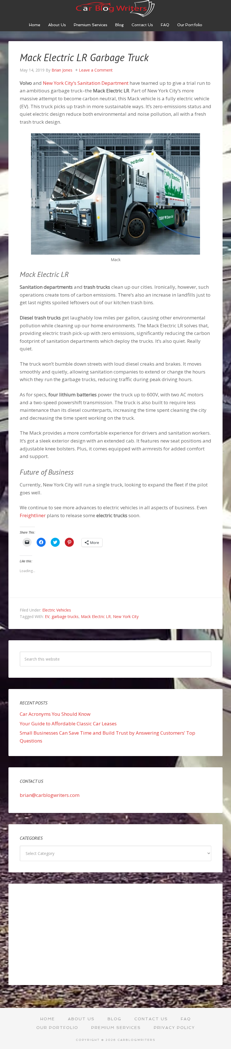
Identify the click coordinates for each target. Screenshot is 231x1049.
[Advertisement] (115, 934)
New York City (126, 616)
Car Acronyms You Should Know (55, 714)
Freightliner (33, 515)
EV (47, 616)
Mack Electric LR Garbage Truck (84, 57)
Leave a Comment (96, 70)
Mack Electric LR (96, 616)
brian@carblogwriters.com (49, 795)
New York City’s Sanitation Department (85, 83)
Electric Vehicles (56, 610)
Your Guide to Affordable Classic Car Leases (68, 723)
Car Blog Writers (115, 8)
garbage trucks (65, 616)
